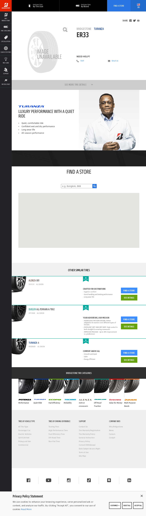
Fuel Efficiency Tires (57, 434)
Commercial (23, 445)
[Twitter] (134, 20)
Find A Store (119, 5)
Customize (114, 505)
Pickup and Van (24, 441)
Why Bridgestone (116, 427)
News (111, 430)
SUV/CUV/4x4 (23, 438)
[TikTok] (89, 480)
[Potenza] (26, 388)
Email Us (115, 61)
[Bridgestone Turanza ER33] (42, 52)
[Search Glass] (94, 186)
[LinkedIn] (129, 480)
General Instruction (87, 438)
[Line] (109, 480)
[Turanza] (41, 388)
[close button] (141, 495)
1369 (82, 61)
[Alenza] (86, 388)
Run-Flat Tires (54, 441)
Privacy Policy (84, 441)
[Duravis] (131, 388)
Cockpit (112, 438)
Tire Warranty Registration (89, 430)
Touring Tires (54, 427)
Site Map (82, 456)
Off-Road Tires (54, 438)
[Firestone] (116, 388)
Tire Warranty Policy (87, 434)
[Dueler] (101, 388)
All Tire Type (23, 427)
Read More (26, 509)
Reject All (126, 505)
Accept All (138, 505)
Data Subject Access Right (89, 449)
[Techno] (71, 388)
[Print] (138, 20)
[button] (6, 17)
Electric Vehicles (25, 434)
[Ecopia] (56, 388)
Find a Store (129, 290)
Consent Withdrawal (87, 445)
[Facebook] (130, 20)
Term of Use (84, 452)
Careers (112, 434)
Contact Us (83, 427)
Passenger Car (24, 430)
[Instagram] (69, 480)
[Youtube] (48, 480)
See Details (129, 297)
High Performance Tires (58, 430)
